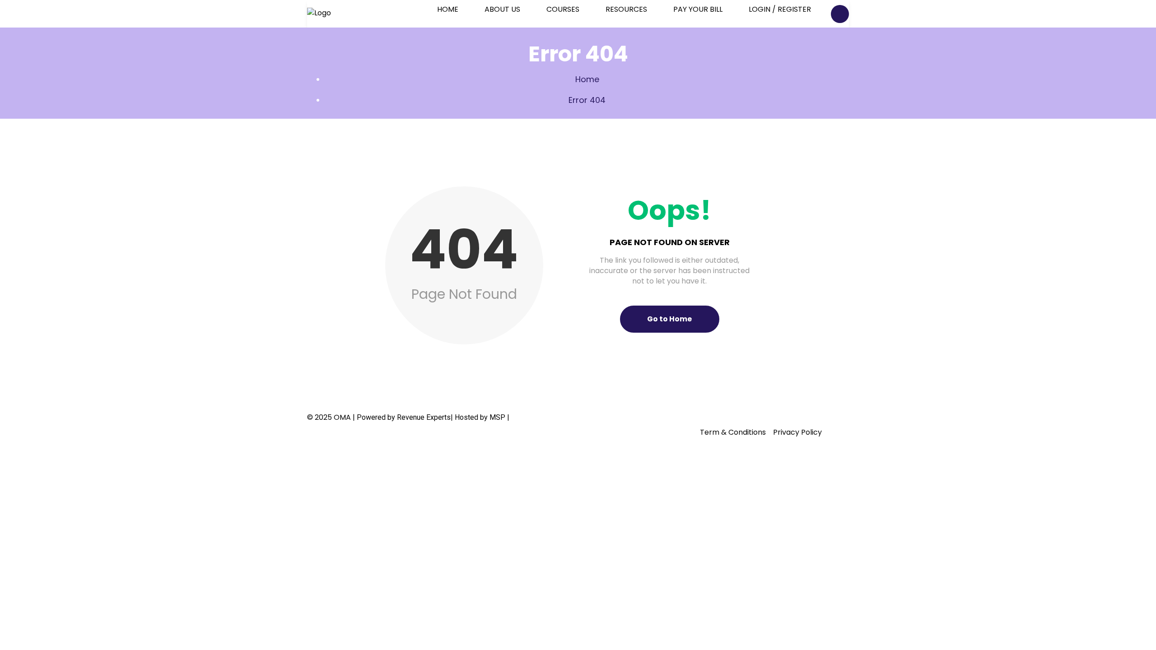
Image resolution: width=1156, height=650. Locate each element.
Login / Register (780, 9)
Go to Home (669, 319)
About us (502, 9)
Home (447, 9)
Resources (626, 9)
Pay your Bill (697, 9)
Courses (562, 9)
